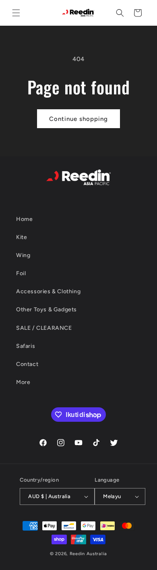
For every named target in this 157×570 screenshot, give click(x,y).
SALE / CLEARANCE (44, 328)
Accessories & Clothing (48, 291)
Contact (27, 364)
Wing (23, 255)
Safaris (25, 346)
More (23, 382)
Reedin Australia (88, 553)
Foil (21, 273)
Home (24, 219)
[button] (16, 13)
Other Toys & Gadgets (46, 309)
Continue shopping (78, 119)
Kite (21, 237)
